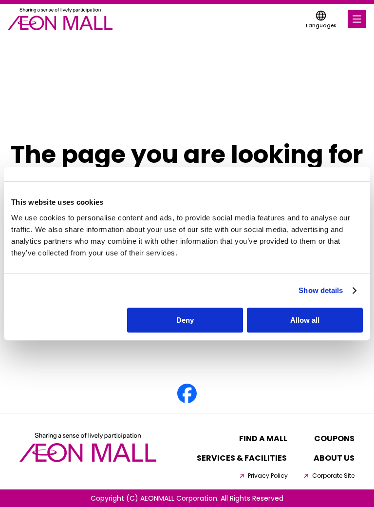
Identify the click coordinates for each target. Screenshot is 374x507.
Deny (185, 320)
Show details (321, 290)
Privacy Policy (268, 476)
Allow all (304, 320)
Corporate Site (333, 476)
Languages (321, 25)
